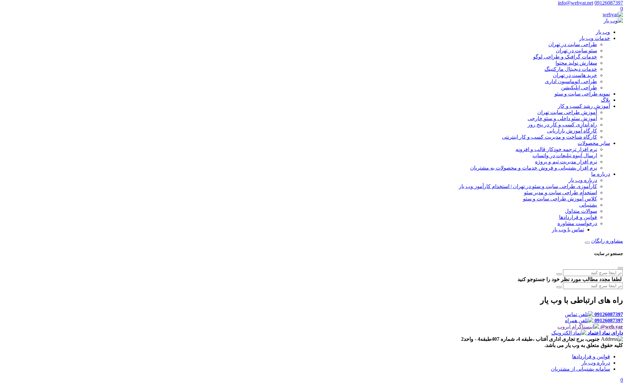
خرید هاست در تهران (575, 75)
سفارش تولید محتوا (576, 63)
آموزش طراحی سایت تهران (567, 112)
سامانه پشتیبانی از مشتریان (580, 369)
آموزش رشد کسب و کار (584, 106)
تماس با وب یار (568, 229)
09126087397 (608, 3)
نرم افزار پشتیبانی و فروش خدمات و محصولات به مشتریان (533, 168)
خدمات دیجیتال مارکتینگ (570, 69)
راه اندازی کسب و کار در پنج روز (562, 124)
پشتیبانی (588, 205)
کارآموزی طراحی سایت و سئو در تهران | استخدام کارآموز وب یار (528, 186)
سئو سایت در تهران (576, 50)
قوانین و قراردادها (578, 217)
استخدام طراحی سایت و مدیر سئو (560, 192)
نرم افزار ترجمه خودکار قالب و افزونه (556, 149)
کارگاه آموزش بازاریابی (572, 131)
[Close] (620, 268)
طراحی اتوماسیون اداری (571, 81)
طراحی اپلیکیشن (579, 87)
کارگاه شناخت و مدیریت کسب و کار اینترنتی (549, 137)
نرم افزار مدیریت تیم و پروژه (566, 161)
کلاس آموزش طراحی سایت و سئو (560, 198)
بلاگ (605, 100)
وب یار (603, 32)
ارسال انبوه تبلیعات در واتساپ (564, 155)
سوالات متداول (581, 211)
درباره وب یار (582, 180)
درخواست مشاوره (577, 223)
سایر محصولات (594, 143)
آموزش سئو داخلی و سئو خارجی (562, 118)
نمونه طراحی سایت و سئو (582, 93)
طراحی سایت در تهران (572, 44)
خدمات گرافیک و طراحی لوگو (565, 56)
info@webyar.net (575, 3)
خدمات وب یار (594, 38)
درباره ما (600, 174)
